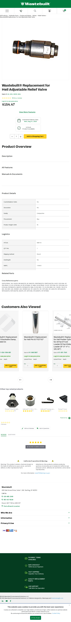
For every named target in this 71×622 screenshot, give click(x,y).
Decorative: (7, 207)
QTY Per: (6, 248)
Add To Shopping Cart (10, 366)
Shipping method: (9, 254)
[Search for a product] (35, 11)
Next (50, 379)
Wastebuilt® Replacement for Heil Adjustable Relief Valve (17, 17)
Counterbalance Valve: (10, 202)
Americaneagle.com (57, 598)
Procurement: (8, 219)
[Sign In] (49, 11)
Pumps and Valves (25, 15)
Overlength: (7, 260)
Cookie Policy (56, 613)
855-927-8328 (8, 500)
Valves (34, 15)
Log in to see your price (10, 101)
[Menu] (7, 11)
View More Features (27, 112)
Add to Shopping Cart (35, 136)
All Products (3, 15)
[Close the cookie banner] (69, 605)
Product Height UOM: (10, 225)
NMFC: (6, 265)
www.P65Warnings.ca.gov (42, 473)
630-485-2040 (8, 496)
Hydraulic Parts (13, 15)
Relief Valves (42, 15)
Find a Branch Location (12, 506)
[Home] (35, 4)
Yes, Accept (36, 617)
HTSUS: (6, 243)
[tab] (28, 428)
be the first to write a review (35, 447)
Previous (20, 379)
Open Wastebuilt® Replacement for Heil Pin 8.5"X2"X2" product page (35, 322)
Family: (6, 213)
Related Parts (8, 273)
